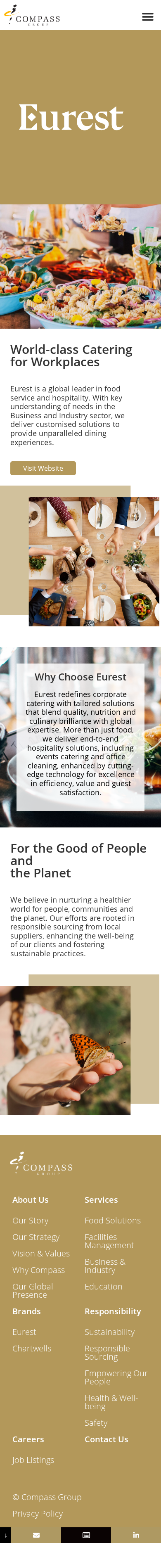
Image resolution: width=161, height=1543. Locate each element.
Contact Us (106, 1439)
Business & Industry (105, 1265)
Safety (96, 1422)
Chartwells (31, 1348)
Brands (26, 1311)
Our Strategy (35, 1236)
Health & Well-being (111, 1402)
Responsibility (113, 1311)
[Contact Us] (36, 1535)
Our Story (30, 1220)
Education (104, 1286)
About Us (30, 1199)
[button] (147, 16)
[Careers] (86, 1535)
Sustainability (110, 1331)
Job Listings (33, 1459)
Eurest (24, 1331)
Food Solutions (113, 1220)
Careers (28, 1439)
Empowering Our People (116, 1377)
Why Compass (38, 1269)
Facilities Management (109, 1241)
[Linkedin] (136, 1535)
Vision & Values (41, 1253)
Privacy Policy (37, 1513)
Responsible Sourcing (107, 1352)
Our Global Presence (32, 1290)
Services (101, 1199)
